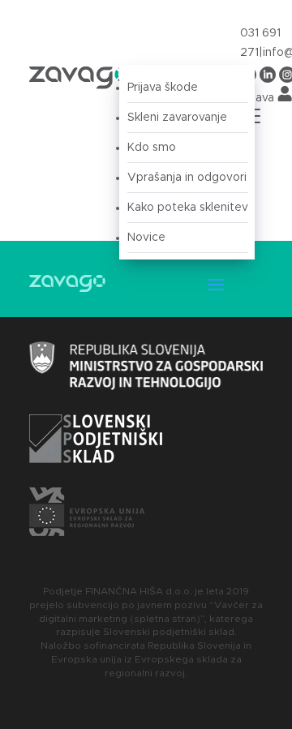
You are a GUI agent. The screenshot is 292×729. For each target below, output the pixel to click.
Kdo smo (151, 147)
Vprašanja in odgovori (187, 177)
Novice (146, 237)
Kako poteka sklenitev (187, 207)
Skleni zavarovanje (177, 117)
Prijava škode (162, 87)
